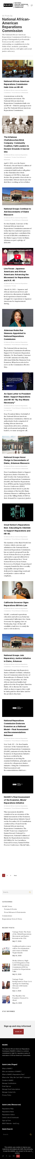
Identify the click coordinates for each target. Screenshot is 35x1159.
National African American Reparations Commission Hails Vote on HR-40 (16, 84)
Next (15, 875)
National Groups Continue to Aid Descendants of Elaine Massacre (17, 212)
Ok (18, 1156)
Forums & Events (10, 909)
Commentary (7, 916)
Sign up (18, 1031)
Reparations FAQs (8, 1109)
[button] (32, 5)
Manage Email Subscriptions (11, 1089)
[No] (33, 1152)
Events (14, 157)
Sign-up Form (6, 1120)
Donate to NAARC (7, 1080)
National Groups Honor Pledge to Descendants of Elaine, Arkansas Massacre (16, 460)
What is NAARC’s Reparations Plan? (13, 1074)
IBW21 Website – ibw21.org (10, 1123)
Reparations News (8, 1111)
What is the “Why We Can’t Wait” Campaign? (16, 1077)
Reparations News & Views (12, 919)
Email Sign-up (6, 1086)
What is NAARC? (7, 1068)
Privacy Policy (6, 1095)
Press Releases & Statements (20, 92)
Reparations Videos (8, 1114)
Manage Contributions (9, 1083)
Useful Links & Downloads (10, 1117)
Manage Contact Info (9, 1092)
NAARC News (7, 906)
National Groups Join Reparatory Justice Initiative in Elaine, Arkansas (17, 658)
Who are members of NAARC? (11, 1071)
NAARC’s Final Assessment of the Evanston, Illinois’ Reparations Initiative (17, 800)
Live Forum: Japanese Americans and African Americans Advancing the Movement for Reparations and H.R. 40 (16, 274)
